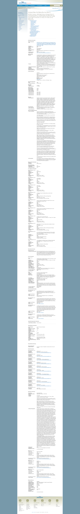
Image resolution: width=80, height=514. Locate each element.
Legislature (20, 506)
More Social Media (58, 506)
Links (19, 30)
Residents (20, 5)
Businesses (33, 5)
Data (20, 19)
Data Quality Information (33, 28)
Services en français (28, 506)
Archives (34, 505)
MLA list (20, 505)
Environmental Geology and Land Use (22, 25)
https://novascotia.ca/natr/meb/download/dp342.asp (44, 52)
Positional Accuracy (33, 29)
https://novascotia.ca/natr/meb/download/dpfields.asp (44, 352)
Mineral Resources (21, 21)
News (46, 5)
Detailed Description (33, 34)
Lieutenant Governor (21, 508)
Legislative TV (42, 505)
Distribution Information (33, 35)
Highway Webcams (28, 508)
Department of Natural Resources (22, 7)
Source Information (33, 30)
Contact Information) (41, 303)
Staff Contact (38, 79)
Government (39, 5)
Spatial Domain (33, 24)
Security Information (33, 27)
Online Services (27, 505)
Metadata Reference (32, 36)
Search (52, 5)
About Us (20, 29)
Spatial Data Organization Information (35, 31)
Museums (35, 506)
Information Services (21, 20)
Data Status (32, 23)
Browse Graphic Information (34, 26)
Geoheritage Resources (20, 23)
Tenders (27, 509)
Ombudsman (20, 509)
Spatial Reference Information (34, 32)
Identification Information (33, 20)
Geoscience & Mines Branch (30, 7)
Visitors (26, 5)
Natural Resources (55, 8)
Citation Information (33, 21)
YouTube (57, 505)
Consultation (20, 28)
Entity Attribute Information (33, 33)
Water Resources (21, 22)
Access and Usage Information (35, 25)
